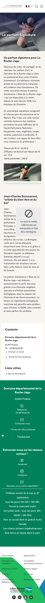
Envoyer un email (16, 352)
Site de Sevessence (16, 374)
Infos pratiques (8, 556)
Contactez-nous (22, 424)
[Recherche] (36, 6)
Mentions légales (30, 569)
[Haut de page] (39, 592)
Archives (5, 574)
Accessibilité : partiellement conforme (33, 562)
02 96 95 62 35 (16, 348)
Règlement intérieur (10, 569)
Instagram (22, 475)
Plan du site (28, 574)
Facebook (22, 464)
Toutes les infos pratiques (19, 357)
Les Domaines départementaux (8, 581)
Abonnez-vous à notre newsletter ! (22, 486)
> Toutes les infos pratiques (22, 429)
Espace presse (29, 556)
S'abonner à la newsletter (7, 562)
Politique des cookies (32, 580)
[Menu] (41, 6)
